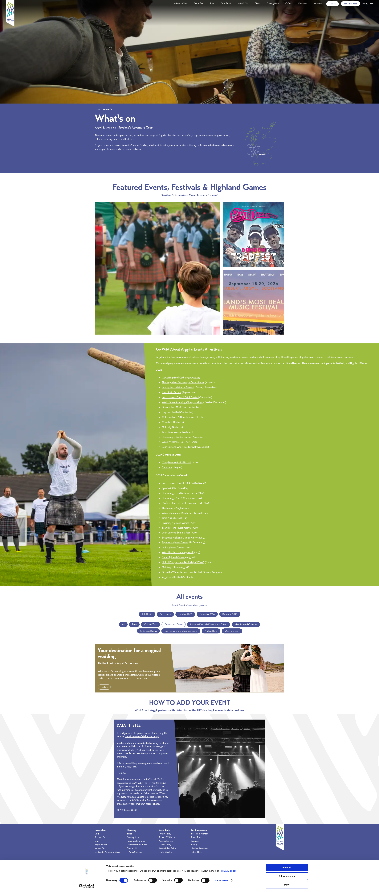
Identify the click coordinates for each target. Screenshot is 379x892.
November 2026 (207, 614)
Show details (221, 880)
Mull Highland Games (173, 547)
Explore (104, 687)
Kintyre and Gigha (148, 630)
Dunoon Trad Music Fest (174, 407)
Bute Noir (167, 467)
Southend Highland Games (176, 537)
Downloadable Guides (137, 844)
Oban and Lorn (232, 630)
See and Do (100, 837)
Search (332, 3)
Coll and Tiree (150, 624)
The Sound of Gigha (172, 508)
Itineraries (318, 3)
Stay (212, 3)
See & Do (198, 3)
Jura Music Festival (171, 392)
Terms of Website (167, 837)
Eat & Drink (225, 3)
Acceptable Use (166, 840)
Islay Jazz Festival (171, 412)
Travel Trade (196, 837)
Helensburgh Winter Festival (176, 437)
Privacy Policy (165, 833)
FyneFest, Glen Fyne (172, 488)
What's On (243, 3)
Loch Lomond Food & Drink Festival (180, 397)
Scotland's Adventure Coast (107, 852)
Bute (134, 624)
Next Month (165, 614)
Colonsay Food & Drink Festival (178, 417)
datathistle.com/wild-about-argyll (142, 736)
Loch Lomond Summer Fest (176, 532)
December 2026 (229, 614)
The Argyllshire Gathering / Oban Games (183, 382)
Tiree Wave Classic (171, 432)
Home (97, 109)
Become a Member (199, 833)
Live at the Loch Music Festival (177, 387)
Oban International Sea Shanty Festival (182, 513)
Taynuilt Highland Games (175, 542)
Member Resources (199, 848)
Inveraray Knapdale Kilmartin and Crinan (208, 624)
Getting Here (273, 3)
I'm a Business (350, 3)
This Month (147, 614)
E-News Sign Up (134, 852)
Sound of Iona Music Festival (176, 527)
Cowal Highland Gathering (176, 377)
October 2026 (185, 614)
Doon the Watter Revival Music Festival (182, 572)
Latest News (196, 852)
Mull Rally (166, 427)
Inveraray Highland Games (175, 522)
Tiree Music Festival (172, 517)
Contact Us (132, 848)
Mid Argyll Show (170, 567)
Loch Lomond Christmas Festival (179, 446)
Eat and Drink (101, 844)
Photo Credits (165, 852)
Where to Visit (180, 3)
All (123, 624)
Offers (288, 3)
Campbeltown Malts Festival (176, 462)
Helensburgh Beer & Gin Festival (178, 498)
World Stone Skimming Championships (182, 402)
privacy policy (228, 871)
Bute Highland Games (173, 557)
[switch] (152, 880)
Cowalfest (167, 422)
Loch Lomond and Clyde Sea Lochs (180, 630)
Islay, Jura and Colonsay (246, 624)
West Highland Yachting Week (177, 552)
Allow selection (287, 876)
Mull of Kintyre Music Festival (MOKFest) (183, 562)
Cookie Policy (165, 844)
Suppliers (195, 840)
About (194, 844)
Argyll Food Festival (172, 577)
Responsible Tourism (136, 840)
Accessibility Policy (167, 848)
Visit (97, 833)
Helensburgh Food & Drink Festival (179, 493)
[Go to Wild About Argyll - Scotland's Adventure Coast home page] (10, 25)
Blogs (257, 3)
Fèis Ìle (165, 503)
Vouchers (302, 3)
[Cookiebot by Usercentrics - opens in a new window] (87, 886)
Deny (286, 884)
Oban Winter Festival (173, 441)
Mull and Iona (211, 630)
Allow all (286, 867)
